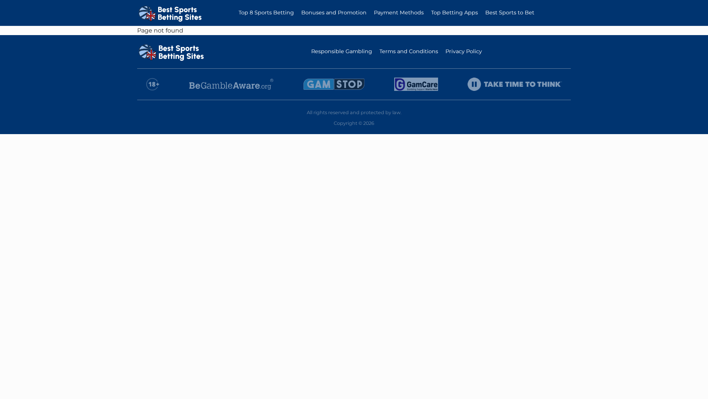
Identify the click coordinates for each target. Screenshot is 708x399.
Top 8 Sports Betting (266, 12)
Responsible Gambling (341, 51)
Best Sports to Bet (509, 12)
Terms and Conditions (408, 51)
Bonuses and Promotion (334, 12)
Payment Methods (399, 12)
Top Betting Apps (454, 12)
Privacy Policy (463, 51)
